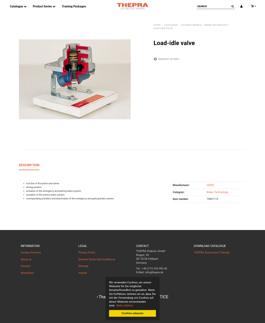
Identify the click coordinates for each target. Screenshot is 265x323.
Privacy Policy (86, 252)
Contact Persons (31, 252)
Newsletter (27, 273)
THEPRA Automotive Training (211, 252)
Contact (25, 266)
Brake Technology (217, 192)
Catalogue (17, 6)
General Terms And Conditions (96, 259)
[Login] (241, 6)
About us (26, 259)
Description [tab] (29, 165)
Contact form (144, 279)
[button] (252, 6)
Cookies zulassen (132, 313)
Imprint (82, 273)
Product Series (43, 6)
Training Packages (74, 6)
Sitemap (83, 266)
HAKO (210, 185)
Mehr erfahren (124, 305)
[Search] (232, 6)
